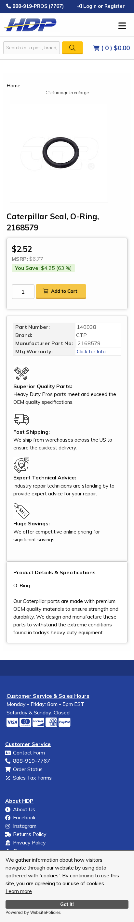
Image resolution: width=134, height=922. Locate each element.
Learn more (19, 891)
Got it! (67, 904)
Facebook (24, 817)
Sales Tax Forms (32, 777)
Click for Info (90, 351)
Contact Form (29, 752)
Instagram (24, 826)
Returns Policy (30, 834)
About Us (24, 809)
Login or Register (103, 6)
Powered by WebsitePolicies (33, 912)
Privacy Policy (29, 842)
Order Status (28, 769)
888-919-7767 (31, 760)
